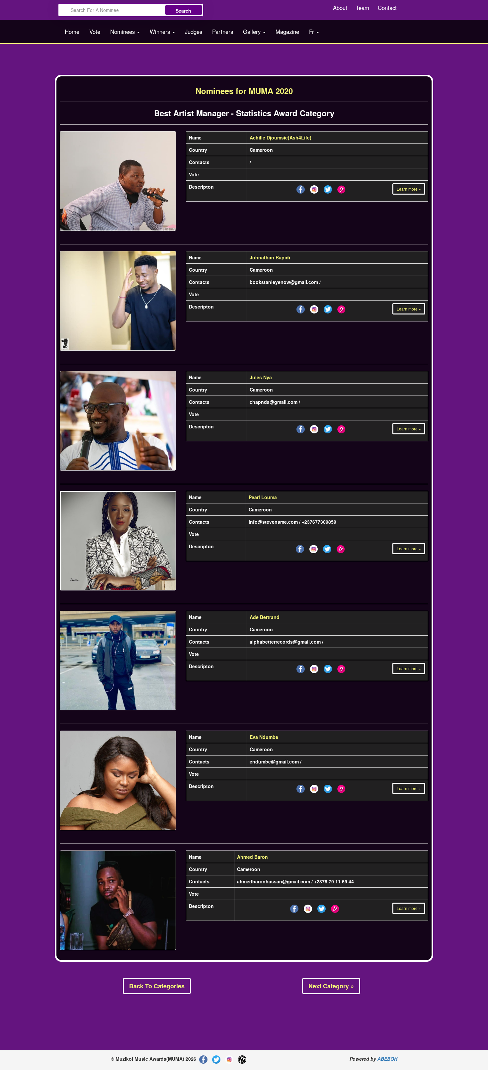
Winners (161, 32)
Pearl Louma (263, 497)
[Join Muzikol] (242, 1058)
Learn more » (409, 189)
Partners (222, 32)
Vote (94, 32)
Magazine (287, 32)
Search (183, 10)
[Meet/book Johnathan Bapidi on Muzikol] (341, 308)
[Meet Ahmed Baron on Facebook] (294, 908)
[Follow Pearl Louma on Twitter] (313, 548)
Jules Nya (261, 377)
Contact (387, 8)
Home (72, 32)
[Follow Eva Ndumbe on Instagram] (328, 788)
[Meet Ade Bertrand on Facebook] (300, 668)
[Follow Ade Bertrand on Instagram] (328, 668)
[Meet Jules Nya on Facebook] (300, 428)
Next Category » (331, 986)
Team (362, 8)
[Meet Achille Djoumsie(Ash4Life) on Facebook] (300, 188)
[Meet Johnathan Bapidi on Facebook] (300, 308)
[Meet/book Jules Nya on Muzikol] (341, 428)
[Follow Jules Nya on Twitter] (314, 428)
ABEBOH (387, 1058)
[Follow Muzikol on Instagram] (229, 1058)
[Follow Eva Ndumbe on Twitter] (314, 788)
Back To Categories (157, 986)
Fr (312, 32)
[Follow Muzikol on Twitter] (216, 1058)
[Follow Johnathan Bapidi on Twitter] (314, 308)
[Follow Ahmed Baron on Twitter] (308, 908)
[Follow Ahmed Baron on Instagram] (321, 908)
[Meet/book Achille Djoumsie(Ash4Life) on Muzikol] (341, 188)
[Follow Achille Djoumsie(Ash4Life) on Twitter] (314, 188)
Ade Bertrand (265, 617)
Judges (193, 32)
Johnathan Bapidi (270, 257)
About (340, 8)
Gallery (252, 32)
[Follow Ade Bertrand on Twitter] (314, 668)
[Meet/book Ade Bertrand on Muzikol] (341, 668)
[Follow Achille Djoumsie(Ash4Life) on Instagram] (328, 188)
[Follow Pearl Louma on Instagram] (327, 548)
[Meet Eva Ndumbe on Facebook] (300, 788)
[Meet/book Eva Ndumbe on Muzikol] (341, 788)
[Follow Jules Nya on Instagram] (328, 428)
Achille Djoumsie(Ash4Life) (280, 137)
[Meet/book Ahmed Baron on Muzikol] (335, 908)
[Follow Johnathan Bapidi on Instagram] (328, 308)
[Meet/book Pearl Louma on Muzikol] (341, 548)
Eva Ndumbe (264, 737)
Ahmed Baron (252, 856)
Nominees (123, 32)
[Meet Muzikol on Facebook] (203, 1058)
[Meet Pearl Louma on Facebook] (300, 548)
